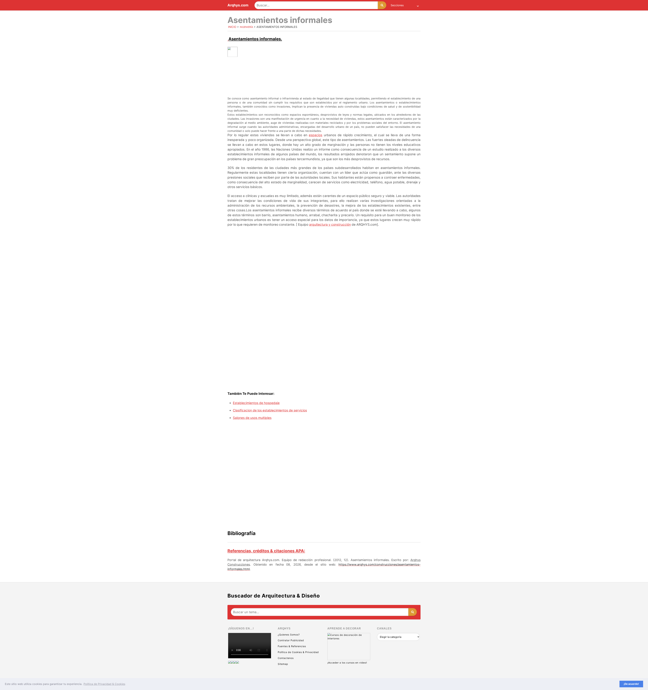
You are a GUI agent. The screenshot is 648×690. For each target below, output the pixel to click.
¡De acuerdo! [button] (631, 683)
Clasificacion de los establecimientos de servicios (270, 410)
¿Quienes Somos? (289, 634)
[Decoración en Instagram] (235, 662)
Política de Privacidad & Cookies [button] (104, 684)
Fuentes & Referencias (292, 646)
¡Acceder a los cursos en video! (347, 662)
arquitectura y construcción (330, 225)
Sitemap (283, 663)
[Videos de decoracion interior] (229, 662)
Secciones (397, 5)
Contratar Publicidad (291, 640)
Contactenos (286, 658)
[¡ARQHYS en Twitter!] (237, 662)
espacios (315, 135)
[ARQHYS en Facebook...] (232, 662)
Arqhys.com (237, 5)
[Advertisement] (324, 83)
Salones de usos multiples (252, 418)
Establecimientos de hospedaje (256, 403)
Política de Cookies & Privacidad (298, 652)
